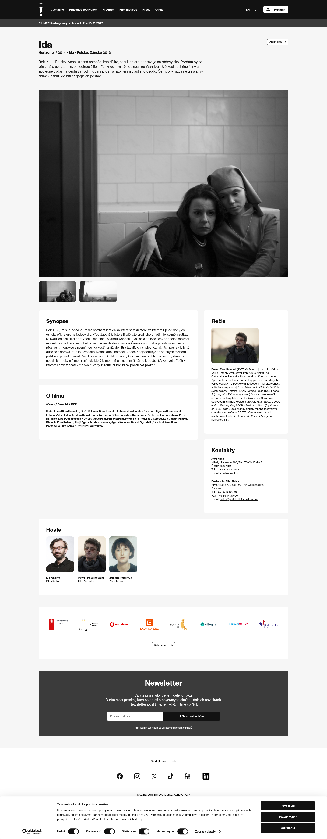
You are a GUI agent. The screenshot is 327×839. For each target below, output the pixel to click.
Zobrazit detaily (205, 831)
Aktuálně (57, 9)
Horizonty (47, 52)
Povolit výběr (288, 817)
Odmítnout (288, 828)
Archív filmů (275, 41)
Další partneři (161, 645)
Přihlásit (279, 9)
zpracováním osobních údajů (177, 727)
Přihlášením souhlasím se (163, 727)
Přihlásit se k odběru (192, 716)
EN (248, 9)
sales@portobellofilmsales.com (239, 499)
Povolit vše (288, 805)
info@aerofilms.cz (231, 473)
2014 (62, 52)
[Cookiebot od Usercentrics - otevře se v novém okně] (32, 831)
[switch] (109, 831)
